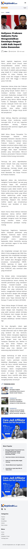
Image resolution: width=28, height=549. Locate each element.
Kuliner (3, 523)
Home (2, 12)
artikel (2, 534)
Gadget (3, 518)
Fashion (3, 516)
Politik (7, 12)
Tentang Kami (4, 538)
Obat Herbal (4, 525)
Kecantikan (4, 521)
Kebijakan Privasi (5, 536)
